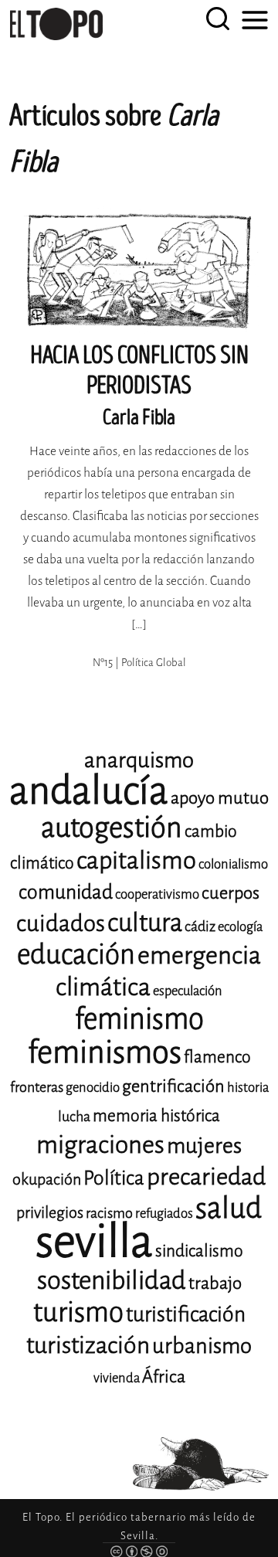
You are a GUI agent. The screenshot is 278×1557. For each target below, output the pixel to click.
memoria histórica (156, 1116)
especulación (187, 991)
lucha (74, 1116)
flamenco (217, 1057)
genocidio (93, 1087)
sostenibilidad (111, 1280)
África (163, 1376)
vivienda (116, 1378)
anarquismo (139, 760)
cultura (144, 923)
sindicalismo (199, 1251)
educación (76, 955)
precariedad (206, 1176)
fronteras (36, 1087)
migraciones (100, 1144)
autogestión (111, 827)
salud (228, 1208)
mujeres (204, 1145)
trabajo (215, 1283)
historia (248, 1087)
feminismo (139, 1019)
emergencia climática (158, 971)
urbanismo (202, 1345)
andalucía (88, 791)
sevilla (94, 1241)
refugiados (164, 1213)
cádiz (200, 926)
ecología (240, 927)
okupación (46, 1179)
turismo (78, 1312)
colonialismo (233, 864)
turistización (88, 1345)
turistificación (186, 1314)
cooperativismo (157, 894)
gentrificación (173, 1086)
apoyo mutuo (220, 798)
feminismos (104, 1052)
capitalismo (136, 860)
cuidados (60, 924)
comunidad (66, 892)
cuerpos (230, 893)
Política (113, 1178)
